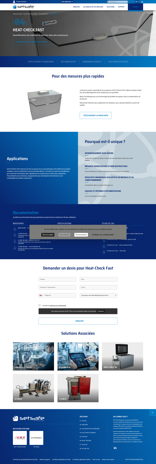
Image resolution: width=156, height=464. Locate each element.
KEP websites (66, 1)
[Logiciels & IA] (78, 356)
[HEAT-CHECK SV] (122, 356)
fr (136, 1)
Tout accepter (47, 235)
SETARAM (36, 447)
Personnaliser (81, 235)
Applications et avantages (41, 61)
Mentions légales (45, 459)
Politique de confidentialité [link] (103, 235)
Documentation (68, 61)
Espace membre (21, 1)
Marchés (84, 424)
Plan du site (96, 459)
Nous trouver (85, 440)
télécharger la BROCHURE (95, 115)
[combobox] (41, 295)
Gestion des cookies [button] (108, 459)
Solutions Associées (118, 61)
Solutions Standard (30, 14)
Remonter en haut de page (152, 412)
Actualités (84, 448)
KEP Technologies (20, 447)
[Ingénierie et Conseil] (33, 356)
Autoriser (101, 311)
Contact (84, 444)
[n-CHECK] (78, 388)
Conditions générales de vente (61, 459)
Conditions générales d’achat (81, 459)
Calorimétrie (43, 14)
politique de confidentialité (58, 305)
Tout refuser (64, 235)
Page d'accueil (17, 14)
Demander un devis (92, 61)
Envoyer (79, 321)
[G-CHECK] (33, 388)
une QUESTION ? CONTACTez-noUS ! (32, 41)
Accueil (83, 421)
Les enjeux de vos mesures (90, 428)
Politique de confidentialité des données (25, 459)
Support (83, 436)
